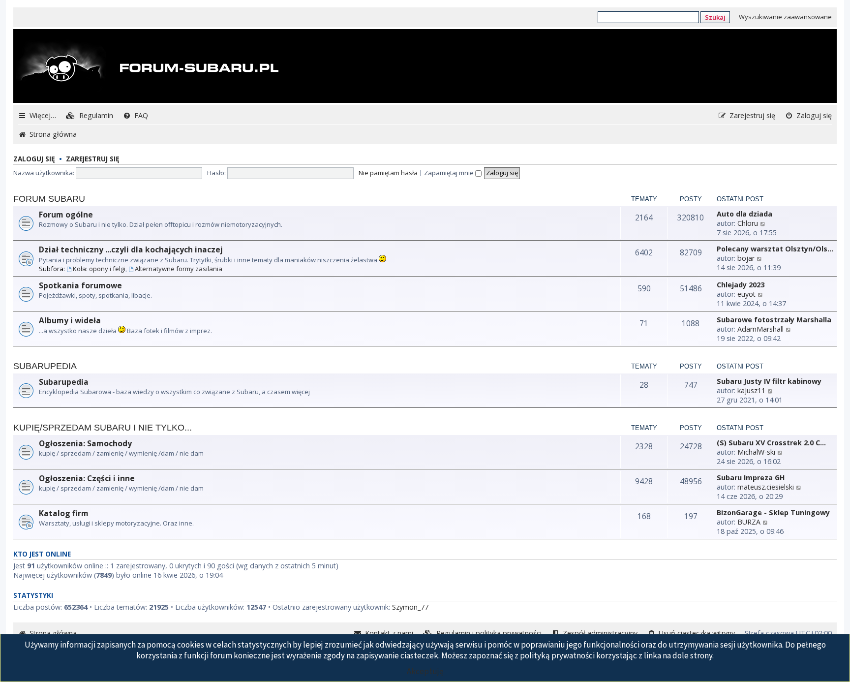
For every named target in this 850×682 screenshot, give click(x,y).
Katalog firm (64, 513)
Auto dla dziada (744, 213)
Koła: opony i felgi (99, 268)
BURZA (748, 522)
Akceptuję (425, 671)
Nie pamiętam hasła (388, 172)
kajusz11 (751, 390)
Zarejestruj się (93, 158)
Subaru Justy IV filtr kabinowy (769, 381)
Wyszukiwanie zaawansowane (785, 16)
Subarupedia (45, 366)
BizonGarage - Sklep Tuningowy (773, 512)
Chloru (747, 223)
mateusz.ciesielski (765, 487)
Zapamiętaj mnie (449, 172)
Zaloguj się (34, 158)
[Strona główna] (147, 66)
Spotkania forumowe (80, 285)
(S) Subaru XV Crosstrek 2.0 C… (771, 442)
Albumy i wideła (70, 320)
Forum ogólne (66, 214)
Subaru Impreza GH (751, 477)
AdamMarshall (760, 329)
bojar (746, 258)
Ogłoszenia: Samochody (85, 443)
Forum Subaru (49, 199)
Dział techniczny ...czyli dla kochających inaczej (131, 249)
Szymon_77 (410, 607)
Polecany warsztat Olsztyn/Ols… (775, 248)
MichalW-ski (756, 452)
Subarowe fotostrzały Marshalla (774, 319)
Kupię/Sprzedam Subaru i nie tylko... (102, 428)
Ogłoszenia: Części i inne (87, 478)
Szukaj (715, 17)
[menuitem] (89, 115)
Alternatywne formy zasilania (178, 268)
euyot (746, 294)
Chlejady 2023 (740, 284)
